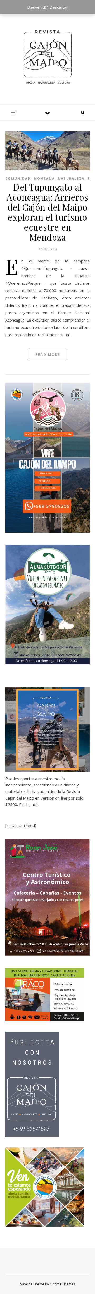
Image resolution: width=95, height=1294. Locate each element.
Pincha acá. (28, 804)
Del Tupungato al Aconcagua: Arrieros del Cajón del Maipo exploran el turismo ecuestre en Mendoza (47, 212)
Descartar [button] (59, 7)
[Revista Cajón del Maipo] (47, 56)
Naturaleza (71, 178)
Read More (47, 354)
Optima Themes (62, 1284)
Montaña (44, 178)
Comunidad (18, 178)
